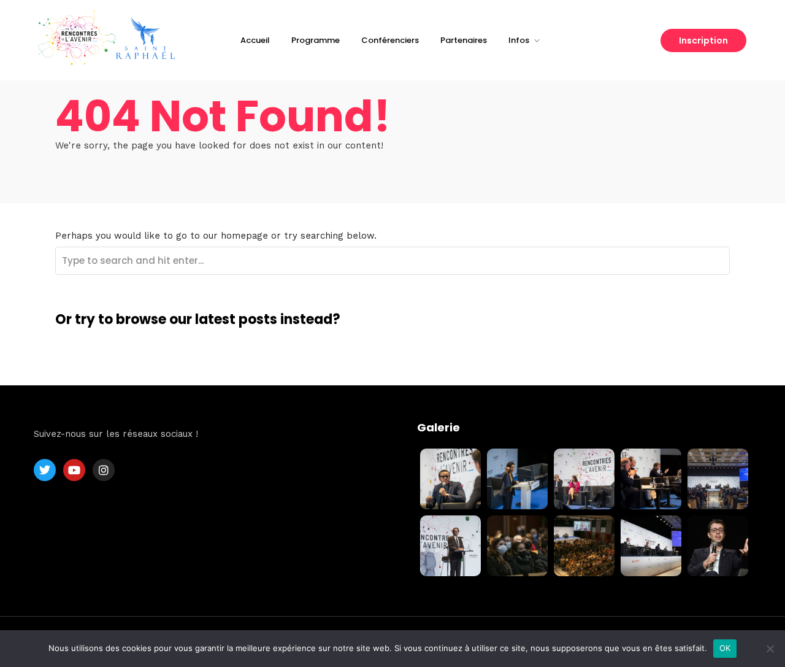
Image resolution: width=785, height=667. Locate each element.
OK (725, 648)
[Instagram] (104, 470)
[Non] (770, 648)
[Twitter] (45, 470)
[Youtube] (74, 470)
